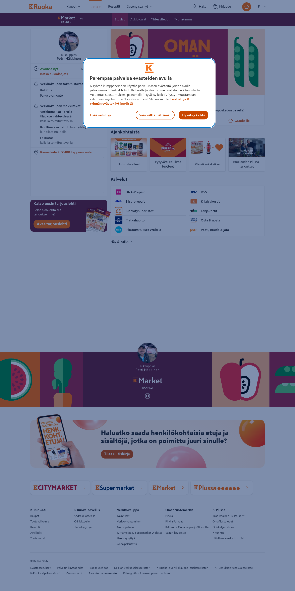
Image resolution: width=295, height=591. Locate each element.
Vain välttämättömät (155, 115)
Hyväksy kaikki (193, 115)
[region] (149, 93)
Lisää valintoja (100, 115)
